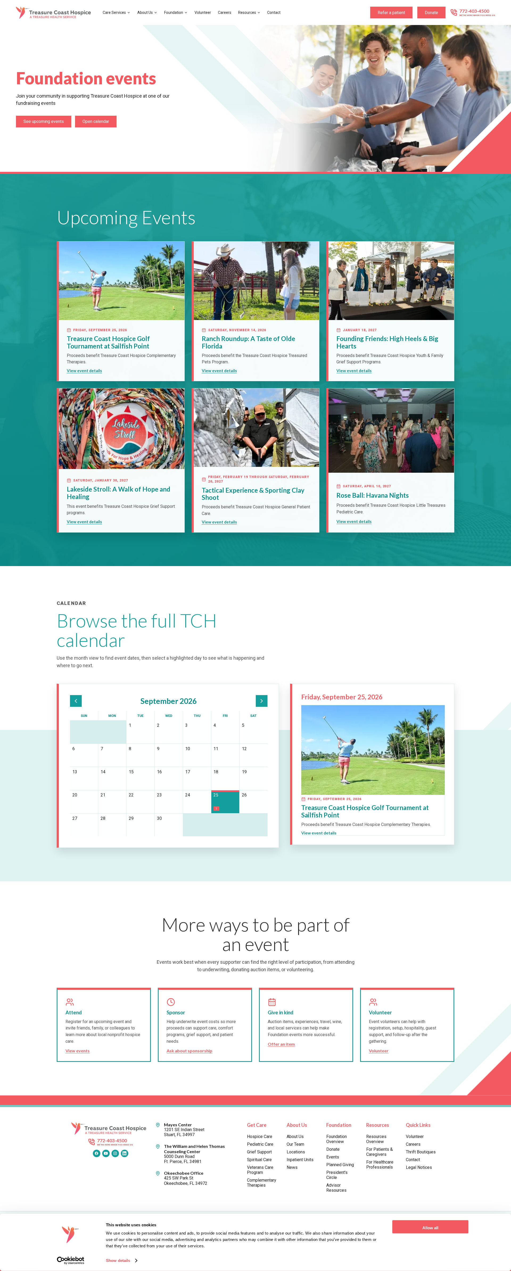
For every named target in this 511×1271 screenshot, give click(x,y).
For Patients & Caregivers (379, 1152)
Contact (274, 12)
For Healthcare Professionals (379, 1165)
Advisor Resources (336, 1188)
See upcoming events (43, 121)
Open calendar (96, 121)
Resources (247, 12)
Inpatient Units (300, 1159)
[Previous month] (76, 701)
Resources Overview (376, 1139)
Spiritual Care (259, 1159)
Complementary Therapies (261, 1183)
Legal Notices (419, 1167)
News (292, 1167)
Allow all (430, 1228)
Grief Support (259, 1151)
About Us (145, 12)
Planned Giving (340, 1164)
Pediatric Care (260, 1144)
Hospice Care (259, 1136)
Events (332, 1157)
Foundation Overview (336, 1139)
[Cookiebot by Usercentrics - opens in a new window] (70, 1261)
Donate (431, 12)
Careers (224, 12)
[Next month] (261, 701)
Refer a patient (391, 12)
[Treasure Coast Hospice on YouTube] (106, 1153)
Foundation (173, 12)
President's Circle (337, 1175)
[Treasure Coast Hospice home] (55, 12)
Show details (118, 1260)
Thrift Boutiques (421, 1151)
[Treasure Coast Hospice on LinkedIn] (124, 1153)
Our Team (295, 1144)
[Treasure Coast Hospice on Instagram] (115, 1153)
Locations (296, 1151)
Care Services (114, 12)
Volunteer (203, 12)
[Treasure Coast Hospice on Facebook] (96, 1153)
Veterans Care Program (260, 1170)
